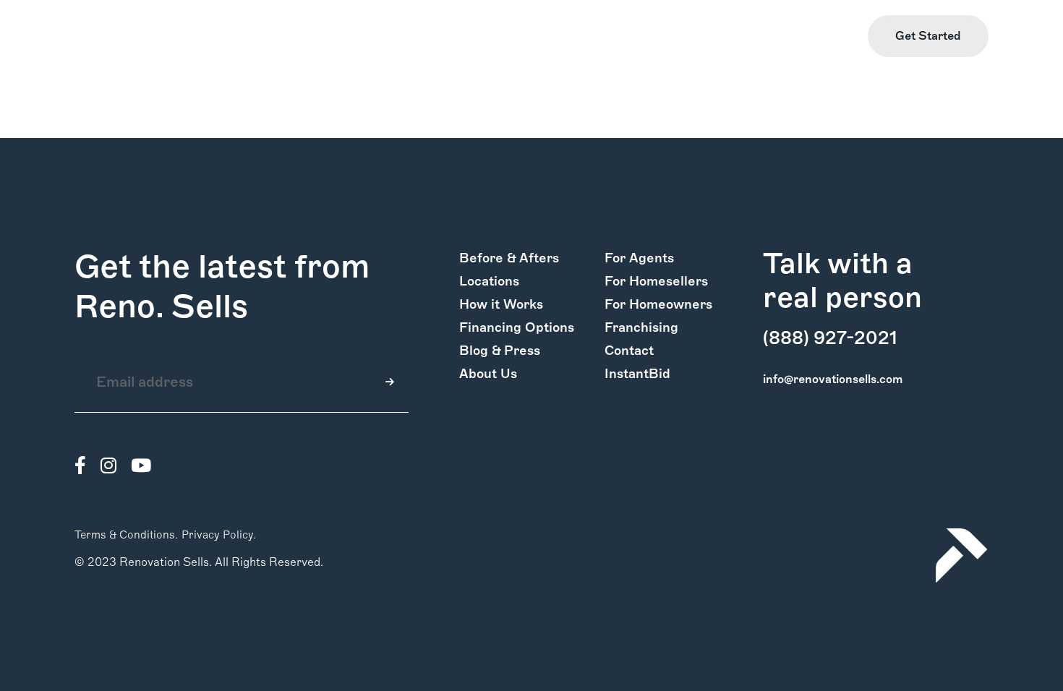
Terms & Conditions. (126, 534)
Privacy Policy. (219, 534)
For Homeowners (658, 304)
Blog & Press (499, 351)
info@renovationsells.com (832, 379)
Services (241, 36)
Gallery (182, 36)
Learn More (821, 36)
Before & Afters (509, 258)
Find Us (753, 36)
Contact (629, 351)
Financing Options (516, 327)
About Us (488, 374)
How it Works (111, 36)
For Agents (639, 258)
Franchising (641, 327)
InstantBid (637, 374)
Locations (489, 281)
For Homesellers (656, 281)
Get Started (928, 36)
